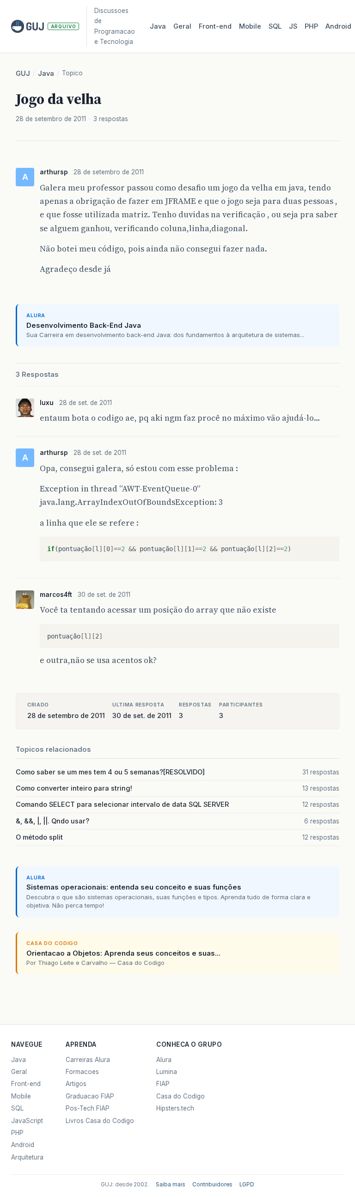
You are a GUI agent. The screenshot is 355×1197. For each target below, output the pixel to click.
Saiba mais (170, 1184)
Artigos (76, 1083)
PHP (311, 26)
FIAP (163, 1083)
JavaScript (27, 1120)
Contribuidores (212, 1184)
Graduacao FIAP (90, 1096)
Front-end (26, 1083)
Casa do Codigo (180, 1096)
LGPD (246, 1184)
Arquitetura (27, 1157)
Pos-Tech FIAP (88, 1108)
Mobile (250, 26)
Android (338, 26)
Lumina (166, 1071)
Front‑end (215, 26)
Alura (163, 1059)
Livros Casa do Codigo (100, 1120)
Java (158, 26)
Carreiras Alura (88, 1059)
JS (293, 26)
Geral (182, 26)
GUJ (23, 73)
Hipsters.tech (175, 1108)
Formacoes (82, 1071)
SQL (275, 26)
